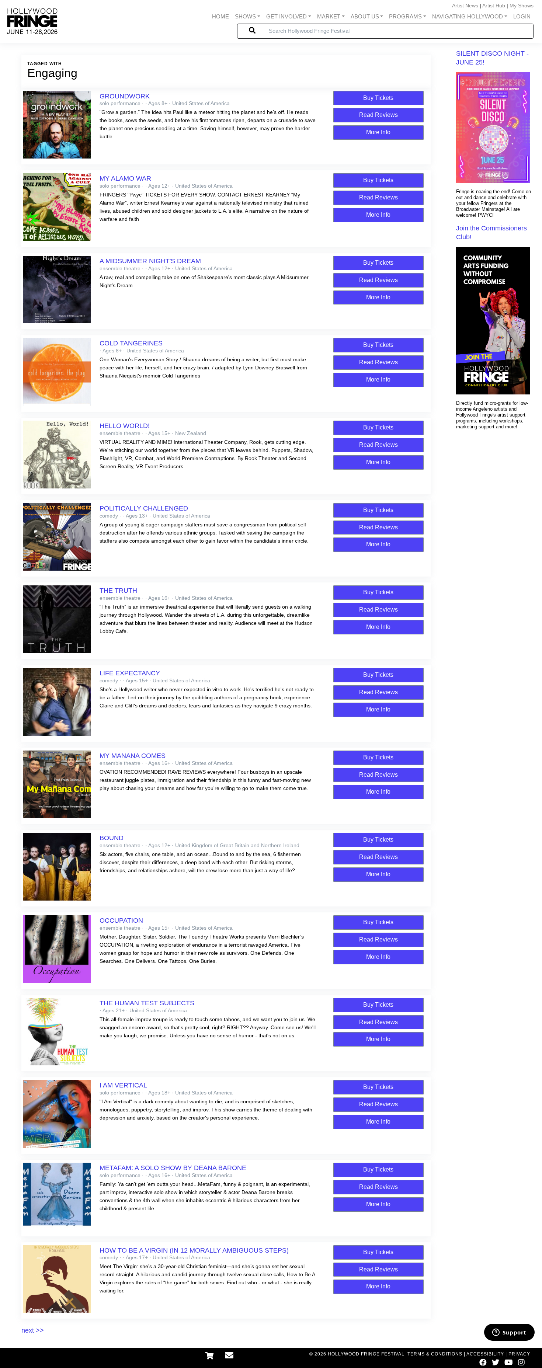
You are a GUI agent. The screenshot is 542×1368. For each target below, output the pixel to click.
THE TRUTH (118, 590)
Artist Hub (493, 5)
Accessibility (485, 1354)
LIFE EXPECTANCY (130, 673)
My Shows (522, 5)
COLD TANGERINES (131, 343)
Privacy (519, 1354)
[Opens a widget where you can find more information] (509, 1333)
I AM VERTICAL (123, 1085)
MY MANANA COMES (133, 755)
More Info (378, 132)
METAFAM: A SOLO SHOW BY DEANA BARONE (173, 1168)
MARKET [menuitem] (328, 16)
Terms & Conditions (434, 1354)
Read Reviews (378, 115)
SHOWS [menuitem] (245, 16)
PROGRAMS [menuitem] (405, 16)
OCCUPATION (121, 920)
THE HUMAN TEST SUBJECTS (147, 1003)
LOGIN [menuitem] (522, 16)
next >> (32, 1330)
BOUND (112, 838)
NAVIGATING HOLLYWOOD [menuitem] (467, 16)
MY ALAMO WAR (125, 178)
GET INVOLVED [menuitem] (286, 16)
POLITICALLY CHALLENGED (144, 508)
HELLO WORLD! (125, 425)
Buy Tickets (378, 98)
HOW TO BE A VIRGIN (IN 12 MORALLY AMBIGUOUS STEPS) (194, 1250)
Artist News (465, 5)
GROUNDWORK (125, 96)
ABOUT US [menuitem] (365, 16)
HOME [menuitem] (220, 16)
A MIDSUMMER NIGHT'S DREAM (150, 261)
